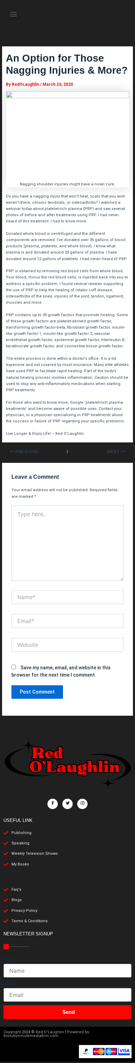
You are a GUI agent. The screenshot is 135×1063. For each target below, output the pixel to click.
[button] (13, 14)
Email (9, 984)
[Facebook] (52, 804)
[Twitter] (67, 804)
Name (10, 960)
